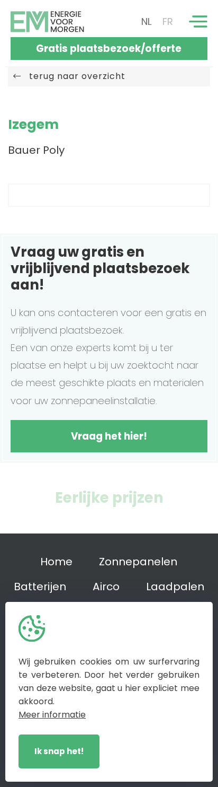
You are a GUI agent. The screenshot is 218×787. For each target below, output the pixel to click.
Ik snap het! (59, 751)
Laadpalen (175, 586)
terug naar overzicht (73, 76)
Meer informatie (52, 715)
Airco (106, 586)
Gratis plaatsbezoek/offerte (108, 48)
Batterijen (40, 586)
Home (56, 561)
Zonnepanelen (138, 561)
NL (146, 21)
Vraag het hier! (109, 436)
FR (167, 21)
